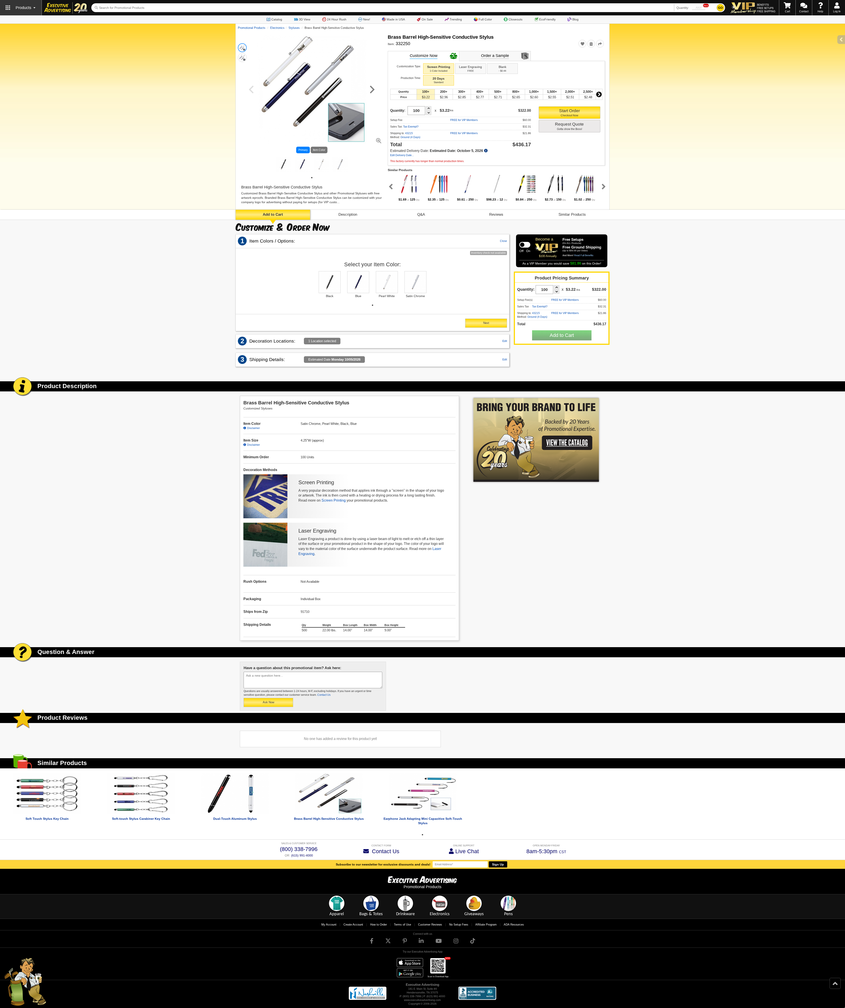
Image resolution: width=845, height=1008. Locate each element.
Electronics (277, 27)
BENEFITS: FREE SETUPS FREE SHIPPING (766, 8)
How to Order (378, 924)
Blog (575, 19)
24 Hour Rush (336, 19)
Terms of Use (402, 924)
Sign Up (498, 864)
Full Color (485, 19)
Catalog (276, 19)
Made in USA (396, 19)
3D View (304, 19)
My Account (328, 924)
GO (720, 7)
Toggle (524, 245)
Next (599, 94)
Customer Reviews (430, 924)
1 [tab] (312, 177)
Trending (456, 19)
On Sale (427, 19)
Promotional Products (251, 27)
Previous (390, 186)
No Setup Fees (458, 924)
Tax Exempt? (411, 126)
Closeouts (515, 19)
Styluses (294, 27)
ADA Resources (514, 924)
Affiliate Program (486, 924)
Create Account (353, 924)
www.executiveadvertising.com (422, 1000)
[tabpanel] (283, 164)
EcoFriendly (547, 19)
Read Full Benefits (583, 255)
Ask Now (268, 702)
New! (366, 19)
